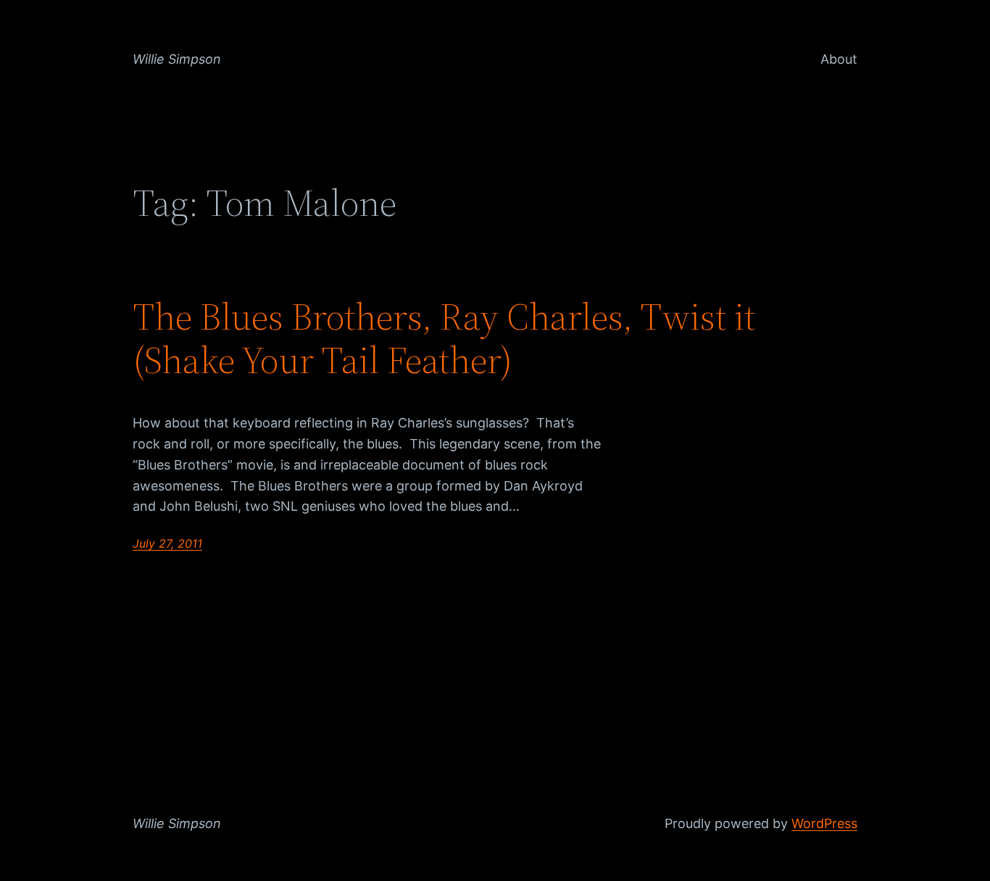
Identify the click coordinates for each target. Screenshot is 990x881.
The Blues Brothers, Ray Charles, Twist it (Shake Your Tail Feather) (444, 338)
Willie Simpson (177, 59)
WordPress (824, 823)
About (838, 59)
